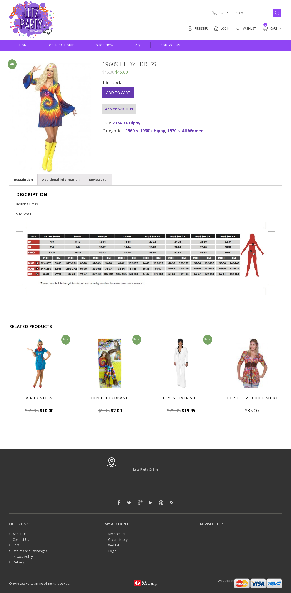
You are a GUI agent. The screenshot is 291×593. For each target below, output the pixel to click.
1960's (131, 130)
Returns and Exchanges (30, 551)
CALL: (223, 13)
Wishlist (249, 28)
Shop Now (104, 45)
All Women (192, 130)
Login (224, 28)
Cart (271, 28)
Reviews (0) (98, 179)
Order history (118, 539)
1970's (173, 130)
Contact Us (170, 45)
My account (116, 534)
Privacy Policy (23, 556)
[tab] (23, 179)
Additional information (61, 179)
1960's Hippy (152, 130)
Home (24, 45)
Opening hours (62, 45)
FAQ (137, 45)
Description (23, 179)
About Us (19, 534)
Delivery (19, 562)
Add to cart (118, 92)
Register (201, 28)
